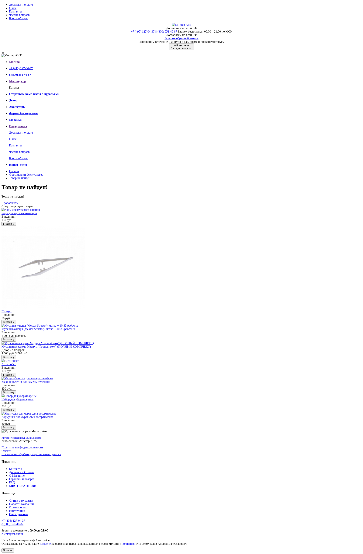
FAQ (12, 482)
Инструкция (17, 510)
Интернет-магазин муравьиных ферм (21, 437)
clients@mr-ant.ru (12, 533)
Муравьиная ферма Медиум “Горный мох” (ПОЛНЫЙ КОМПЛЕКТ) (46, 346)
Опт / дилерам (18, 514)
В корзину (8, 223)
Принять (7, 550)
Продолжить (10, 203)
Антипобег (9, 364)
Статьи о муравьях (21, 500)
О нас (12, 8)
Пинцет (7, 311)
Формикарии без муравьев (26, 174)
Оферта (6, 450)
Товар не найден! (20, 178)
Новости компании (21, 504)
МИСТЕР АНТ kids (22, 485)
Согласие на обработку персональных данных (31, 454)
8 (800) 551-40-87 (166, 31)
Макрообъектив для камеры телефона (26, 381)
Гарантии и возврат (21, 479)
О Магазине (17, 475)
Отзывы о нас (18, 507)
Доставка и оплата (21, 4)
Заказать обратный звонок (182, 38)
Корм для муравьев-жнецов (19, 213)
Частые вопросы (19, 14)
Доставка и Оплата (21, 472)
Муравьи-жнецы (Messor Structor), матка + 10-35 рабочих (38, 329)
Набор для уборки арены (17, 399)
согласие (45, 543)
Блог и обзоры (18, 18)
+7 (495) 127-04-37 (142, 31)
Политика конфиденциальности (22, 447)
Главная (14, 171)
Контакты (15, 11)
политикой (129, 543)
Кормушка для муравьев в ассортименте (27, 417)
